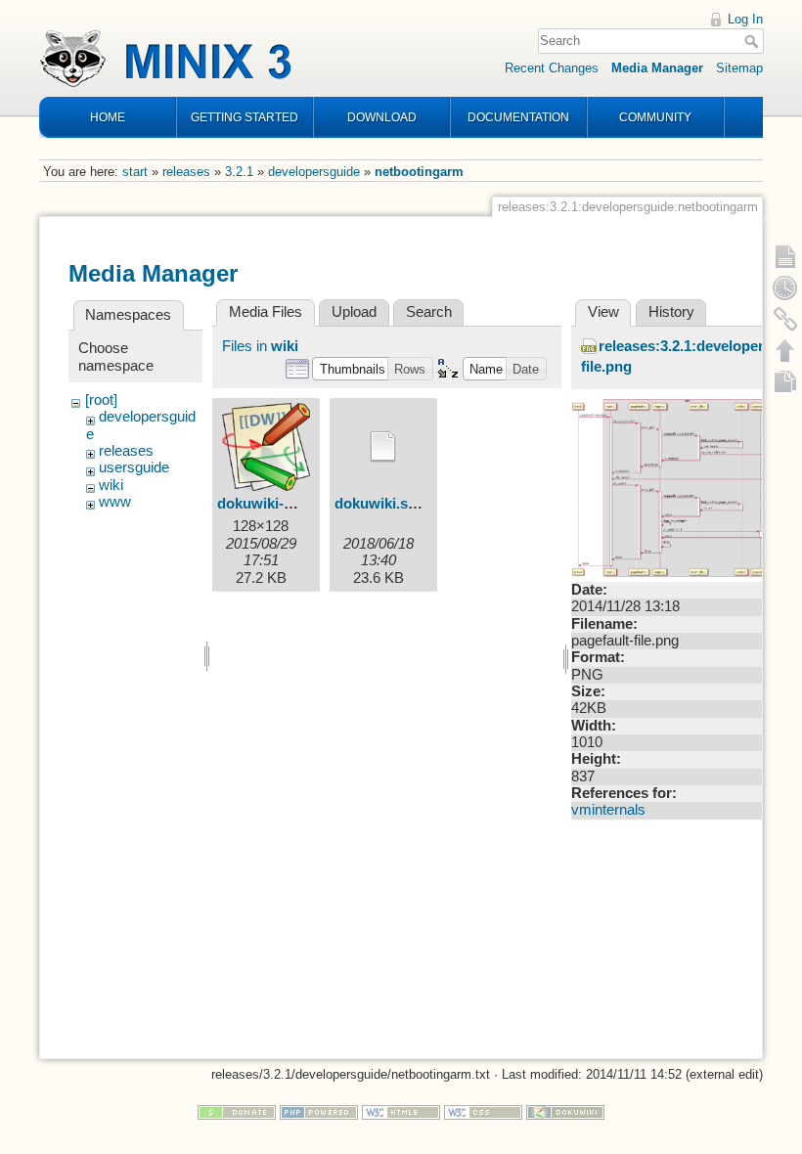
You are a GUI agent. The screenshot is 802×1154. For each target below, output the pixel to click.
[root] (101, 400)
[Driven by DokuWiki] (565, 1111)
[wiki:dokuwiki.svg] (383, 447)
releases (186, 171)
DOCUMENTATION (518, 117)
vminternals (608, 810)
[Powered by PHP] (319, 1111)
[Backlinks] (785, 318)
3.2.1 (239, 171)
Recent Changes (552, 68)
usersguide (134, 467)
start (135, 171)
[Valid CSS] (483, 1111)
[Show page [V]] (785, 256)
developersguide (314, 171)
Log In (745, 19)
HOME (107, 117)
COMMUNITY (655, 117)
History (671, 312)
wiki (111, 485)
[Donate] (237, 1111)
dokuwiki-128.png (277, 503)
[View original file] (678, 487)
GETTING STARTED (244, 117)
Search (753, 41)
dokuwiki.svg (379, 503)
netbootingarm (419, 171)
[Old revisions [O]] (785, 287)
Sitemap (739, 68)
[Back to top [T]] (785, 350)
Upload (354, 312)
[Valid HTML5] (401, 1111)
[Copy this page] (785, 381)
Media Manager (657, 68)
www (115, 502)
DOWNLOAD (382, 117)
